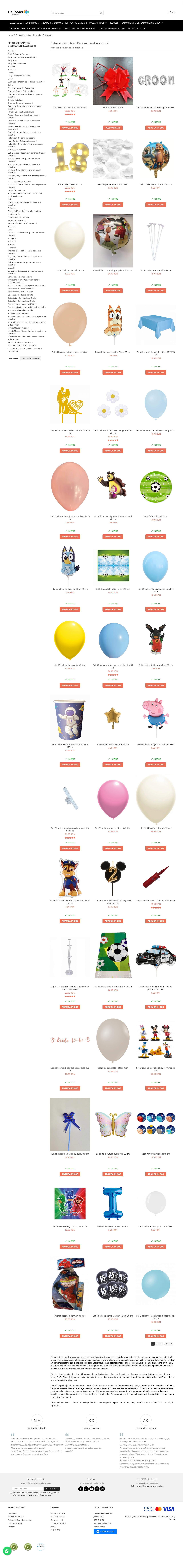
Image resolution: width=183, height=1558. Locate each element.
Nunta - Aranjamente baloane (20, 342)
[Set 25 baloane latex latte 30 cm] (113, 1040)
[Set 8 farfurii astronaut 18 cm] (156, 1124)
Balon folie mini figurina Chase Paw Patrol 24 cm (70, 902)
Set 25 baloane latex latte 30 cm (113, 1067)
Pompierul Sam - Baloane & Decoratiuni (24, 211)
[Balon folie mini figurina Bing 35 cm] (156, 640)
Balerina (11, 66)
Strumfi (11, 244)
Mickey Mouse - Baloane (18, 313)
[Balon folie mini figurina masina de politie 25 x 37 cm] (156, 957)
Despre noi (12, 1513)
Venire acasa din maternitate (20, 276)
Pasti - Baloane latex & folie (19, 181)
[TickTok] (97, 1488)
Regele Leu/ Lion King (17, 220)
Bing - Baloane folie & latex (19, 75)
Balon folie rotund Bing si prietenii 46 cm (113, 270)
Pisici (10, 199)
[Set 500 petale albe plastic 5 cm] (113, 159)
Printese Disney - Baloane (18, 217)
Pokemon (12, 208)
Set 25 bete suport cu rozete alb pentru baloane (70, 829)
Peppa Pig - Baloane (16, 190)
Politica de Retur (58, 1516)
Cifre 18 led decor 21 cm (70, 184)
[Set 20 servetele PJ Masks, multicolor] (70, 1204)
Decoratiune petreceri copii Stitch (22, 304)
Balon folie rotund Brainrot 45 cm (156, 184)
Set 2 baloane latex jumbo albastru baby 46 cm (155, 1317)
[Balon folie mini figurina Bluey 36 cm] (70, 566)
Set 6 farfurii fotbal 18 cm (156, 516)
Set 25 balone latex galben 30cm (69, 665)
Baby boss (12, 60)
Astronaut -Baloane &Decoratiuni (22, 57)
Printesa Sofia (14, 214)
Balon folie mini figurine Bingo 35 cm (113, 352)
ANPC (53, 1526)
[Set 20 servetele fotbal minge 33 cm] (113, 566)
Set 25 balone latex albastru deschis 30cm (156, 590)
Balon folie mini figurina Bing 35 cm (156, 665)
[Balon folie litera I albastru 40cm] (113, 1204)
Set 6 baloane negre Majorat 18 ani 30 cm (113, 1315)
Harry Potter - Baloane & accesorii (22, 141)
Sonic (10, 229)
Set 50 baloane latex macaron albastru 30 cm (113, 666)
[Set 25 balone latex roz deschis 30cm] (113, 800)
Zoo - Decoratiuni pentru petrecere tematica (26, 285)
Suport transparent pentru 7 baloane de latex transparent (70, 988)
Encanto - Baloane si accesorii (20, 103)
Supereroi (12, 247)
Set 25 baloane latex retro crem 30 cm (70, 352)
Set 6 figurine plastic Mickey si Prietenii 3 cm (155, 1069)
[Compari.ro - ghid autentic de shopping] (14, 1547)
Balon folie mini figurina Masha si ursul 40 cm (113, 517)
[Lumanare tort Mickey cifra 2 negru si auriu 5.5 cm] (113, 878)
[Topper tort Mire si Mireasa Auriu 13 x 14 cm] (70, 404)
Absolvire (12, 51)
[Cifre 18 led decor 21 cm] (70, 159)
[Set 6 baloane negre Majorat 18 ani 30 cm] (113, 1285)
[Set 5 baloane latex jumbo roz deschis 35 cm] (70, 487)
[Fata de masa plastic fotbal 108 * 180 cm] (113, 957)
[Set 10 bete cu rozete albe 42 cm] (156, 241)
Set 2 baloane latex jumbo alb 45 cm (155, 1226)
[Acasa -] (22, 13)
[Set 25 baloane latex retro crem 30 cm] (70, 324)
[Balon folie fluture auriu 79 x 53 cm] (113, 1124)
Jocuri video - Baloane (17, 149)
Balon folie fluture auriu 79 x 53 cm (113, 1153)
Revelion (11, 226)
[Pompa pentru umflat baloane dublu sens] (156, 878)
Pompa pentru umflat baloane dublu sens (156, 900)
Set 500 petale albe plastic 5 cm (113, 184)
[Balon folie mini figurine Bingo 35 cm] (113, 325)
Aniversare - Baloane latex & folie (21, 288)
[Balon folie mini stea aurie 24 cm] (113, 718)
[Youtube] (91, 1488)
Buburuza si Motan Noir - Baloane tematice (26, 81)
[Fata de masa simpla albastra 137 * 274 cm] (156, 325)
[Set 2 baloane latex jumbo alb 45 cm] (156, 1204)
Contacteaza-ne (107, 1531)
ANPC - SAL (55, 1530)
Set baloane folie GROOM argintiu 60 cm (155, 107)
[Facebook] (80, 1488)
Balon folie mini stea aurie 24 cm (113, 744)
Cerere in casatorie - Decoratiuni (21, 88)
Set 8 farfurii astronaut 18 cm (156, 1153)
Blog (143, 28)
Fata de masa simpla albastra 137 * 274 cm (156, 353)
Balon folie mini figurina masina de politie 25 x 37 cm (156, 988)
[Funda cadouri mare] (113, 81)
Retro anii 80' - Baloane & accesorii (22, 223)
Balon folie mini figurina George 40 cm (155, 744)
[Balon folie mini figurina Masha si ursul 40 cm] (113, 487)
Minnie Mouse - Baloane (18, 328)
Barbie (10, 72)
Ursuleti (11, 268)
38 (167, 1343)
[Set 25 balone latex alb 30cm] (70, 241)
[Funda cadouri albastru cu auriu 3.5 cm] (70, 1124)
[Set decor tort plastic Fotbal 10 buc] (70, 81)
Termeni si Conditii (16, 1516)
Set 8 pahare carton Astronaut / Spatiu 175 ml (70, 745)
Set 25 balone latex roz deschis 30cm (113, 828)
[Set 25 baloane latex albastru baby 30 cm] (156, 405)
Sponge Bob (13, 238)
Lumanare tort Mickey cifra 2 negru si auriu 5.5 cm (113, 902)
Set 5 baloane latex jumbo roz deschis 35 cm (70, 517)
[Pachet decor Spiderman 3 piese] (70, 1284)
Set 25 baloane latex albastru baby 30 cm (156, 430)
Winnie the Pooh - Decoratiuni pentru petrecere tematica (24, 281)
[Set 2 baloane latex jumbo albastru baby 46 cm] (156, 1284)
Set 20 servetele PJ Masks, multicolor (70, 1226)
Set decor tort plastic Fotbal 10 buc (70, 107)
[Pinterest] (86, 1488)
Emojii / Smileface (15, 100)
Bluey (10, 78)
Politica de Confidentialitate (39, 1495)
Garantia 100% (57, 1520)
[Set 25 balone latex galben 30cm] (70, 640)
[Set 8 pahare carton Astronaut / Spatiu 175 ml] (70, 718)
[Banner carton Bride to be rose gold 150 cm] (70, 1041)
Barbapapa (12, 69)
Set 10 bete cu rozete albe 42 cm (155, 270)
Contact (11, 1526)
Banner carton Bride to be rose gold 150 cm (70, 1069)
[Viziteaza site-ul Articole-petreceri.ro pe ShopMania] (40, 1547)
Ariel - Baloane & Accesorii (18, 54)
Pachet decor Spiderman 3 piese (69, 1315)
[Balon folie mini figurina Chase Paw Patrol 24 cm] (70, 878)
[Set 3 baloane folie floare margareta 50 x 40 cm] (113, 404)
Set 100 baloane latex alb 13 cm (156, 828)
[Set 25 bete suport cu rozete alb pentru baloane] (70, 800)
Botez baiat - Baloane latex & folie (22, 298)
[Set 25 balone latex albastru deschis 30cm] (156, 566)
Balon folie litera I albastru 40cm (113, 1226)
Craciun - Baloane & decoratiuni (21, 91)
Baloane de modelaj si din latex (21, 295)
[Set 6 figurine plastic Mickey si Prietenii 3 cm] (156, 1041)
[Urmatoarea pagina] (171, 1344)
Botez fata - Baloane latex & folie (21, 301)
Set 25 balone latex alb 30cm (70, 270)
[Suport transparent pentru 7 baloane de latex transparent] (70, 957)
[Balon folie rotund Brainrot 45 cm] (156, 159)
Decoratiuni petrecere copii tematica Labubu (27, 307)
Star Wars (12, 241)
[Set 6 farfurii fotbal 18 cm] (156, 487)
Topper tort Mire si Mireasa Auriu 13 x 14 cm (70, 431)
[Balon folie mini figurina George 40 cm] (156, 718)
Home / (11, 35)
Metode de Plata (58, 1513)
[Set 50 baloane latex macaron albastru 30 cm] (113, 640)
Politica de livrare (15, 1523)
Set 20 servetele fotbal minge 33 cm (113, 589)
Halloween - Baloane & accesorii (21, 138)
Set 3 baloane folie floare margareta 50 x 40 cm (113, 431)
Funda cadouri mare (113, 107)
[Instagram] (102, 1488)
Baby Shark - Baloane (17, 63)
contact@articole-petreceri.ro (148, 1486)
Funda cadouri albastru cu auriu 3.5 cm (70, 1153)
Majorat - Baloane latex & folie (20, 310)
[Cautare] (101, 13)
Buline (10, 85)
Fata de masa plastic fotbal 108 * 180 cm (113, 986)
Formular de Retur (58, 1523)
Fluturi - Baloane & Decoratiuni (21, 112)
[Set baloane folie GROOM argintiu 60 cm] (156, 81)
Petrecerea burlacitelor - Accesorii (22, 345)
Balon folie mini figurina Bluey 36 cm (70, 589)
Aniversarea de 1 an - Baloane (20, 291)
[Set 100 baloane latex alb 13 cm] (156, 799)
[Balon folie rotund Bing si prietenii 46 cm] (113, 241)
